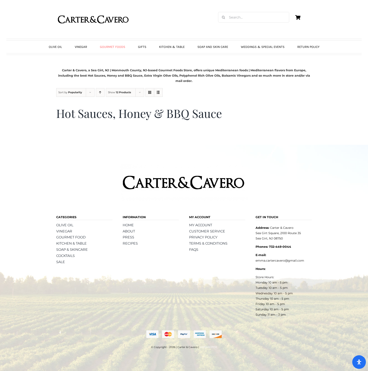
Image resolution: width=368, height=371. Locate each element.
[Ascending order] (100, 92)
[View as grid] (150, 92)
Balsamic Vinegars (236, 75)
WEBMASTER (208, 347)
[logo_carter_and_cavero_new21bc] (93, 10)
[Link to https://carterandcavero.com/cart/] (297, 17)
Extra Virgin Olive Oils (161, 75)
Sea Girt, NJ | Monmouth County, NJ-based (124, 70)
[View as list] (158, 92)
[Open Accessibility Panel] (359, 362)
